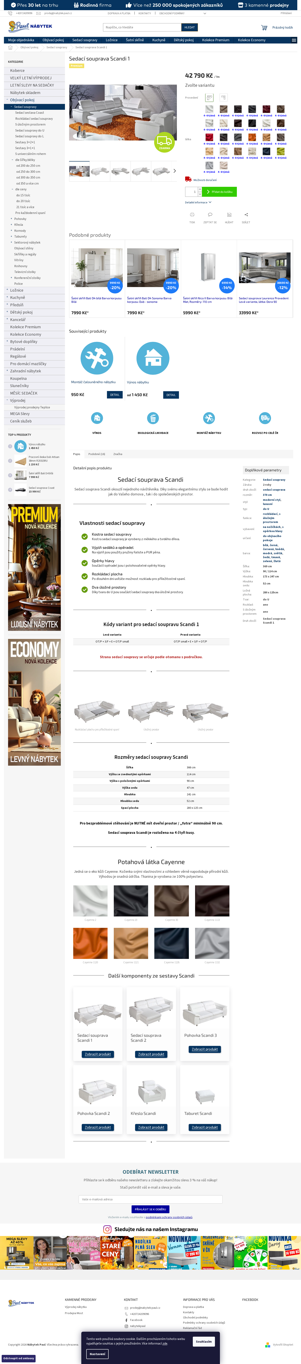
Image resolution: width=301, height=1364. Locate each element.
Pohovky (20, 219)
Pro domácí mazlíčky (28, 364)
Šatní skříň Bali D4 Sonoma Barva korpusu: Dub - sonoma (93, 300)
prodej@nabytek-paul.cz (145, 1308)
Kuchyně (17, 298)
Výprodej (17, 400)
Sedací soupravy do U (29, 130)
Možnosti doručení (205, 180)
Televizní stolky (25, 272)
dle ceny (20, 189)
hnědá (279, 549)
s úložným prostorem (272, 518)
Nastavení (97, 1354)
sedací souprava (274, 490)
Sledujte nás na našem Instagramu (156, 1229)
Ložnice (16, 290)
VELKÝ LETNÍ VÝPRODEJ (31, 78)
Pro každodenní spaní (30, 213)
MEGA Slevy (20, 414)
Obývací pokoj (22, 100)
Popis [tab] (76, 454)
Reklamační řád (192, 1328)
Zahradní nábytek (25, 371)
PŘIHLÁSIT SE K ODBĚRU (150, 1209)
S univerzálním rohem (30, 154)
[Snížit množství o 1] (200, 194)
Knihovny (20, 266)
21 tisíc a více (25, 207)
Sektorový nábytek (27, 242)
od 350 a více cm (27, 183)
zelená (267, 561)
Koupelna (18, 378)
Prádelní (17, 349)
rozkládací (270, 514)
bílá (265, 545)
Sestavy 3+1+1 (25, 148)
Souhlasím (204, 1341)
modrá (267, 553)
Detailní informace (196, 202)
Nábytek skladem (25, 93)
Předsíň (16, 305)
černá (273, 545)
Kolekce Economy (25, 334)
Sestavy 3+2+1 (25, 142)
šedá (266, 557)
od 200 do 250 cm (28, 165)
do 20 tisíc (23, 201)
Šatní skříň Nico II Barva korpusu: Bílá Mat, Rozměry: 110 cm (152, 300)
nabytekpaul (137, 1326)
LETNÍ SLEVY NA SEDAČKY (32, 85)
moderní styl (271, 500)
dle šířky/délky (25, 160)
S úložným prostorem (30, 124)
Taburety (20, 236)
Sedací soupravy (25, 107)
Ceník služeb (21, 421)
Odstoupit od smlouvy (18, 1358)
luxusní (267, 504)
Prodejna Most (74, 1313)
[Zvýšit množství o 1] (200, 189)
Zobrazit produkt (98, 1054)
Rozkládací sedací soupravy (34, 118)
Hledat (190, 27)
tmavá (275, 557)
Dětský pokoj (21, 312)
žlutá (277, 561)
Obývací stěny (23, 248)
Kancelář (17, 320)
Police (18, 283)
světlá (278, 553)
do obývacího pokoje (272, 538)
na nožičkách (272, 527)
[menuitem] (21, 40)
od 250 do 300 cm (28, 171)
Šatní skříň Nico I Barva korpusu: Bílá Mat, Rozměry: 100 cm (263, 300)
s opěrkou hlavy (273, 529)
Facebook (136, 1320)
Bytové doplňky (23, 342)
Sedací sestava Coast (29, 112)
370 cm (267, 495)
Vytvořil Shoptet (283, 1345)
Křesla (18, 224)
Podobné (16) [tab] (97, 454)
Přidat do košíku (222, 191)
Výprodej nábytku (76, 1307)
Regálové (18, 356)
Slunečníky (19, 386)
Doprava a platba (119, 13)
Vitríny (18, 260)
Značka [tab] (117, 454)
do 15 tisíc (23, 195)
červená (268, 549)
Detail (114, 394)
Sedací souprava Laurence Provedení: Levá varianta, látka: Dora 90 (208, 300)
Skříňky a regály (25, 254)
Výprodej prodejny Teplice (32, 407)
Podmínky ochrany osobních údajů (204, 1323)
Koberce (17, 71)
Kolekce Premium (25, 327)
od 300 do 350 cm (28, 177)
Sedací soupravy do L (29, 136)
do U (266, 509)
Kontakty (145, 13)
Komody (20, 230)
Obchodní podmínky (172, 13)
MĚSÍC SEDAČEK (23, 393)
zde (164, 1343)
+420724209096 (139, 1314)
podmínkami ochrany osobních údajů (169, 1217)
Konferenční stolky (27, 278)
